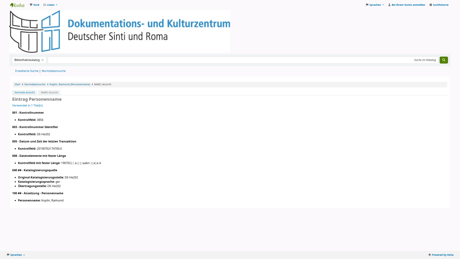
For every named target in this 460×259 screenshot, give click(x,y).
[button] (34, 5)
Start (17, 84)
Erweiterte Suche (26, 71)
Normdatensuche (54, 71)
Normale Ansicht (25, 92)
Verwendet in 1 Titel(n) (27, 105)
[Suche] (444, 60)
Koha (19, 5)
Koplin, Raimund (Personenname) (70, 84)
